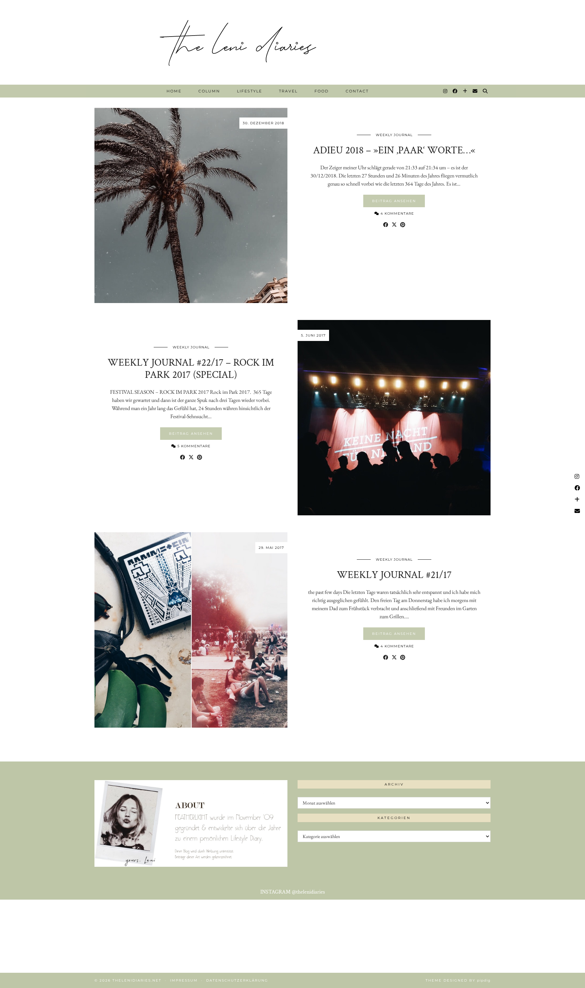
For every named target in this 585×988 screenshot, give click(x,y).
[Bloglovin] (465, 91)
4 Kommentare (396, 213)
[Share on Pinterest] (402, 225)
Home (174, 91)
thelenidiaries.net (136, 980)
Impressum (184, 980)
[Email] (475, 91)
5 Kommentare (193, 446)
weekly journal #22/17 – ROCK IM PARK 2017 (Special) (191, 369)
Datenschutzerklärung (237, 980)
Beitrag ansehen (394, 201)
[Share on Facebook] (386, 225)
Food (322, 91)
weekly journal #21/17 (394, 575)
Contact (357, 91)
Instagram (292, 892)
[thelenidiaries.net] (292, 42)
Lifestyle (249, 91)
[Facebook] (455, 91)
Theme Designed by (458, 980)
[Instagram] (445, 91)
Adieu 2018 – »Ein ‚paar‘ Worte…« (394, 150)
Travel (288, 91)
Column (209, 91)
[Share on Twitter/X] (394, 225)
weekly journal (394, 135)
